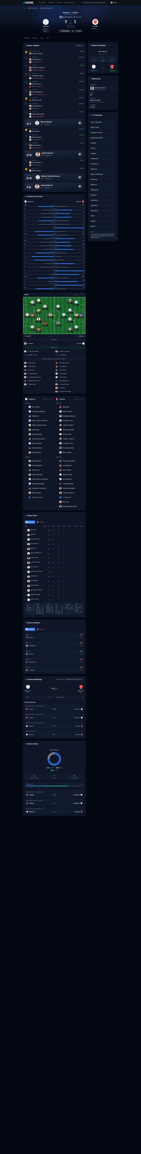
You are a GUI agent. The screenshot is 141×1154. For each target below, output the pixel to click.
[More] (77, 2)
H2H (48, 38)
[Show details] (26, 530)
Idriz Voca (66, 502)
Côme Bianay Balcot (69, 461)
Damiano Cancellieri (39, 67)
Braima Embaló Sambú (70, 506)
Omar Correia (67, 434)
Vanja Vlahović (37, 59)
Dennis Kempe (37, 165)
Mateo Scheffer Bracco (39, 94)
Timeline (26, 38)
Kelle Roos (66, 407)
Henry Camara (37, 84)
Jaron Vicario (67, 470)
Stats (41, 38)
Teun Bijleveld (67, 465)
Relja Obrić (35, 416)
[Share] (72, 31)
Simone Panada (37, 434)
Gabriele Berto (36, 461)
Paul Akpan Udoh (68, 448)
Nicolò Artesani (37, 443)
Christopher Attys (38, 75)
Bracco (45, 30)
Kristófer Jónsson (37, 53)
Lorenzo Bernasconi (38, 439)
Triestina (62, 399)
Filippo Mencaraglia (39, 114)
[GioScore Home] (28, 2)
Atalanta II (31, 399)
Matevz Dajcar (36, 493)
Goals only (80, 45)
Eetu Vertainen (37, 162)
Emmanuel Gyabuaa (38, 411)
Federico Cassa (37, 86)
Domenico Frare (68, 420)
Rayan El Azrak (37, 137)
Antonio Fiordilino (68, 425)
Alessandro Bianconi (69, 416)
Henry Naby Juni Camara (40, 479)
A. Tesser (78, 343)
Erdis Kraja (36, 108)
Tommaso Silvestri (68, 493)
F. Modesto (30, 343)
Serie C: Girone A (67, 17)
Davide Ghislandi (38, 92)
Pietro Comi (35, 470)
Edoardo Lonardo (35, 599)
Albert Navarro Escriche (39, 420)
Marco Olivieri (46, 122)
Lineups (34, 38)
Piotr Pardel (35, 131)
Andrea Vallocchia (38, 78)
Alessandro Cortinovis (39, 488)
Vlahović (46, 28)
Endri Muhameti (37, 106)
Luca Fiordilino (37, 148)
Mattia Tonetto (36, 170)
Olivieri (94, 28)
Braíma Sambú (37, 145)
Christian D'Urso (37, 139)
